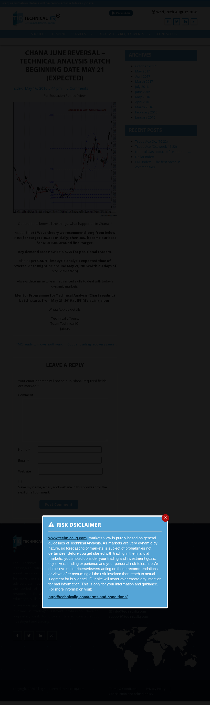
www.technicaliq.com (67, 538)
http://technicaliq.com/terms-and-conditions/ (88, 597)
